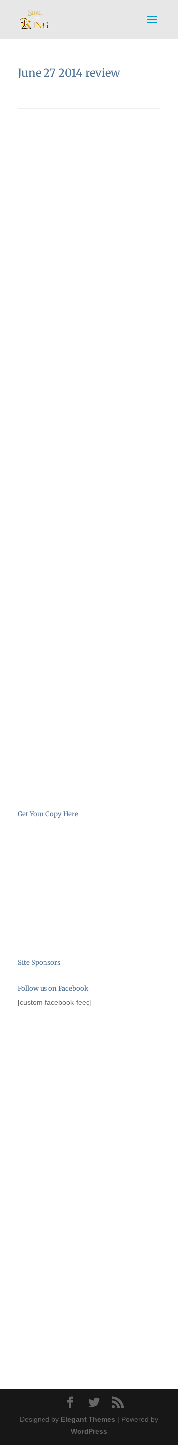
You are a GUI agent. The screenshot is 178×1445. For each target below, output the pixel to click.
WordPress (89, 1431)
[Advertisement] (67, 1072)
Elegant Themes (88, 1419)
